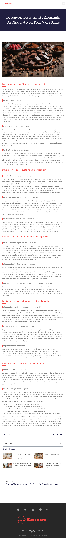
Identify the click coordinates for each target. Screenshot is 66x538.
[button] (63, 3)
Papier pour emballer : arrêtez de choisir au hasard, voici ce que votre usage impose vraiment (22, 456)
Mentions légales (32, 531)
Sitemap (41, 530)
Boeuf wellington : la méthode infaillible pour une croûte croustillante (52, 465)
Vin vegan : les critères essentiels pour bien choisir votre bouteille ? (22, 465)
